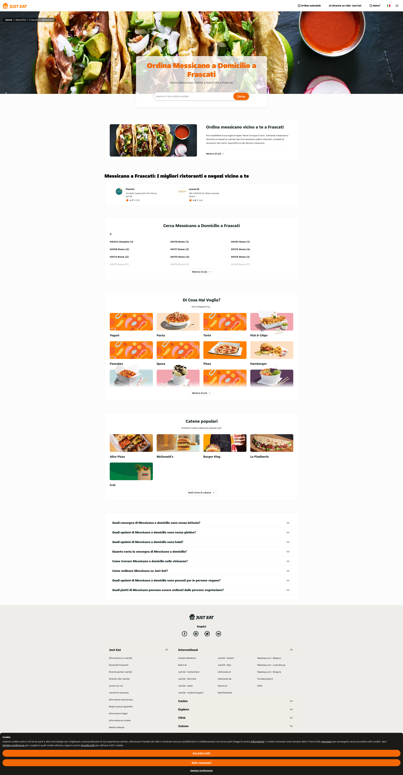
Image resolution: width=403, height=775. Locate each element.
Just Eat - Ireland (226, 658)
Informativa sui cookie (120, 720)
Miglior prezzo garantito (121, 706)
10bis (259, 685)
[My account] (396, 5)
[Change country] (389, 6)
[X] (207, 634)
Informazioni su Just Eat (120, 658)
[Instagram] (196, 634)
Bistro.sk (182, 664)
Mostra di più (213, 153)
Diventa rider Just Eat (119, 678)
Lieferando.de (224, 678)
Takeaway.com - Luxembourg (271, 664)
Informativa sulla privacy (121, 699)
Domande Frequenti (118, 664)
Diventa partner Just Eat (120, 671)
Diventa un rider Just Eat (346, 5)
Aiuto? (376, 5)
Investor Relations (187, 658)
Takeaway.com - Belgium (269, 658)
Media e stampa (116, 727)
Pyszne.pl (222, 685)
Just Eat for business (119, 692)
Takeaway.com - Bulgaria (269, 671)
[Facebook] (184, 634)
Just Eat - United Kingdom (190, 692)
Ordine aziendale (311, 5)
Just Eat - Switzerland (188, 671)
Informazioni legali (118, 713)
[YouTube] (218, 634)
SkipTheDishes (225, 692)
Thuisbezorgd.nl (265, 678)
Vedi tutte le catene (199, 492)
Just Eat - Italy (224, 664)
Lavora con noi (116, 685)
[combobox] (193, 96)
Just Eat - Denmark (187, 678)
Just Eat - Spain (185, 685)
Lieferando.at (224, 671)
